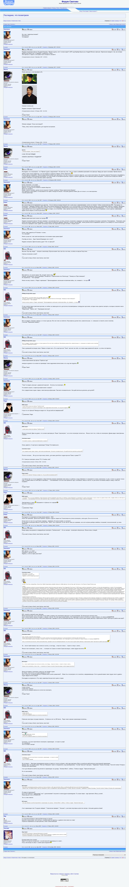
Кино (20, 20)
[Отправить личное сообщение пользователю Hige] (29, 816)
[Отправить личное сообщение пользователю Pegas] (29, 401)
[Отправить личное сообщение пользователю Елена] (29, 169)
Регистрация (85, 11)
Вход (81, 11)
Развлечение (15, 20)
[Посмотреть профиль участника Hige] (24, 816)
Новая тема (6, 24)
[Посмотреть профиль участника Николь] (24, 70)
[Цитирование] (123, 29)
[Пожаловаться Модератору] (114, 29)
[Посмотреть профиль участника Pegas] (24, 401)
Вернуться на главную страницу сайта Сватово (64, 874)
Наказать (11, 44)
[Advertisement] (65, 866)
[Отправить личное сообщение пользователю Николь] (29, 70)
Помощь (54, 7)
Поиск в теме (113, 24)
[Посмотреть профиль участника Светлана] (24, 828)
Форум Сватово (7, 20)
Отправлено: (45, 47)
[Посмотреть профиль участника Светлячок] (24, 29)
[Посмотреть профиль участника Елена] (24, 169)
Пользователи (63, 7)
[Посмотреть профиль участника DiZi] (24, 249)
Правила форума (47, 7)
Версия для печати (120, 24)
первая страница (115, 20)
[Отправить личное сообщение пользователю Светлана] (29, 828)
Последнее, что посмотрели (16, 15)
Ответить (12, 24)
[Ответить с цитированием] (119, 29)
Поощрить (6, 44)
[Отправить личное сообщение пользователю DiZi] (29, 249)
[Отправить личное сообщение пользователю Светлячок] (29, 29)
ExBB (67, 875)
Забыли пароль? (93, 11)
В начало (6, 47)
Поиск (58, 7)
